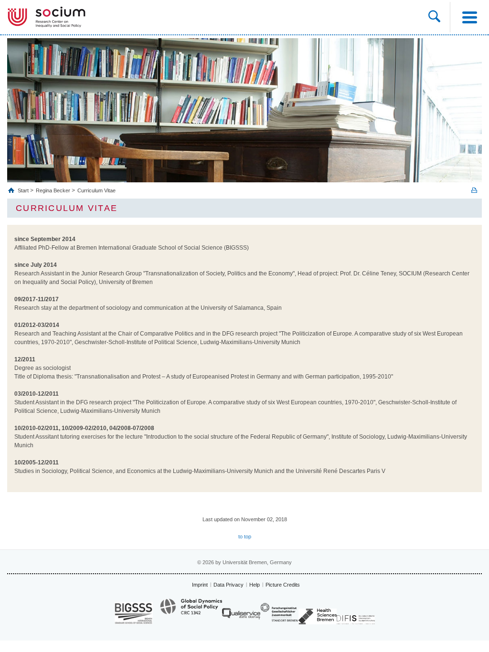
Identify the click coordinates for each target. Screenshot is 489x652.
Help (254, 585)
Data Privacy (228, 585)
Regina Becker (53, 190)
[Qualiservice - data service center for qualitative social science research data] (241, 616)
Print (474, 190)
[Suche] (434, 17)
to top (244, 536)
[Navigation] (469, 17)
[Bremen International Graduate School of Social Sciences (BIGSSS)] (134, 613)
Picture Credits (283, 585)
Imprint (200, 585)
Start (24, 190)
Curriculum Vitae (96, 190)
